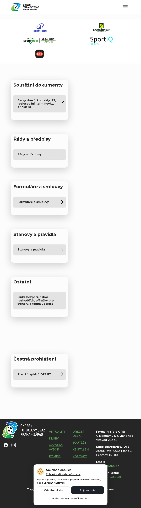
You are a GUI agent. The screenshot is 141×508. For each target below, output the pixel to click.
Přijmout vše (87, 490)
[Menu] (125, 7)
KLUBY (54, 438)
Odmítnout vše (53, 490)
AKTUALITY (57, 431)
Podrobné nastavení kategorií (70, 498)
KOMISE (55, 456)
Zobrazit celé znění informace (63, 474)
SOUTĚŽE (79, 442)
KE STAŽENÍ (81, 449)
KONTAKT (80, 456)
